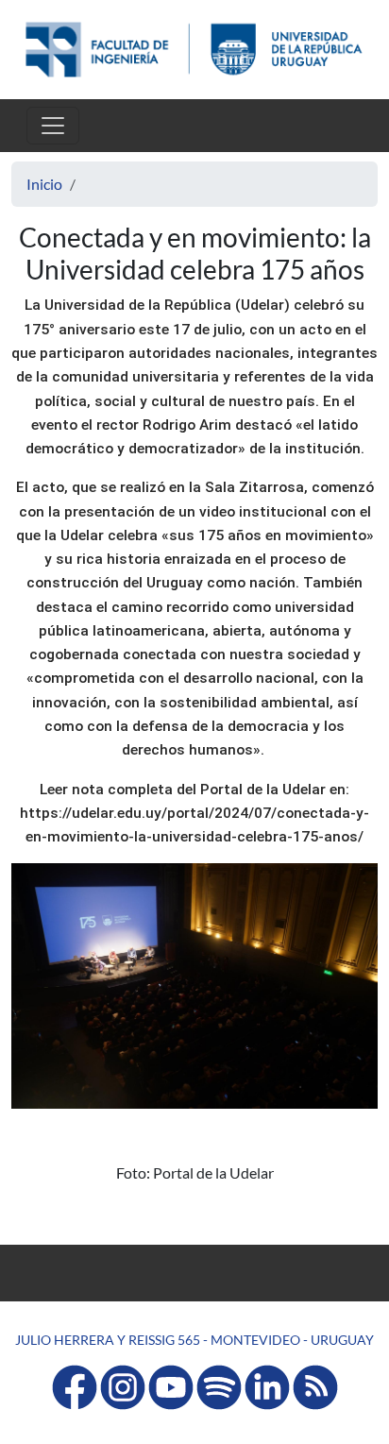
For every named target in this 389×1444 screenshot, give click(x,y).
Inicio (44, 184)
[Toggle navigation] (52, 125)
